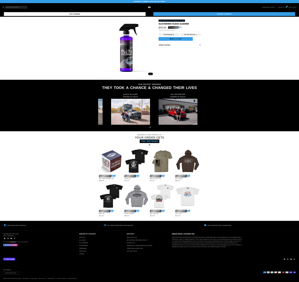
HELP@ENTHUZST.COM (11, 234)
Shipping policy (51, 278)
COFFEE (81, 254)
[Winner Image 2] (165, 109)
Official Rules (132, 251)
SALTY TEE (178, 213)
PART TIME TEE (154, 213)
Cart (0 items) (11, 245)
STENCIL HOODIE (129, 213)
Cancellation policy (72, 278)
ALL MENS (82, 240)
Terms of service (42, 278)
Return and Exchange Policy (137, 240)
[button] (3, 7)
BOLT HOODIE (179, 178)
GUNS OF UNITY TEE (155, 178)
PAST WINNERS (74, 14)
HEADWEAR (83, 248)
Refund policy (25, 278)
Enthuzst (9, 278)
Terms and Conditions (135, 248)
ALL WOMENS (83, 243)
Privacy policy (33, 278)
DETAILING (82, 251)
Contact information (61, 278)
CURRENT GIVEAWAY (224, 14)
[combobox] (16, 7)
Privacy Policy (132, 237)
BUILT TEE (101, 213)
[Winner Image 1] (117, 109)
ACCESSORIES (83, 245)
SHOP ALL (82, 237)
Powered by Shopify (16, 278)
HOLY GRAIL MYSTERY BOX (106, 178)
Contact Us (131, 243)
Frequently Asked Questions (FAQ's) (139, 245)
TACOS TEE (127, 178)
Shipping (161, 30)
